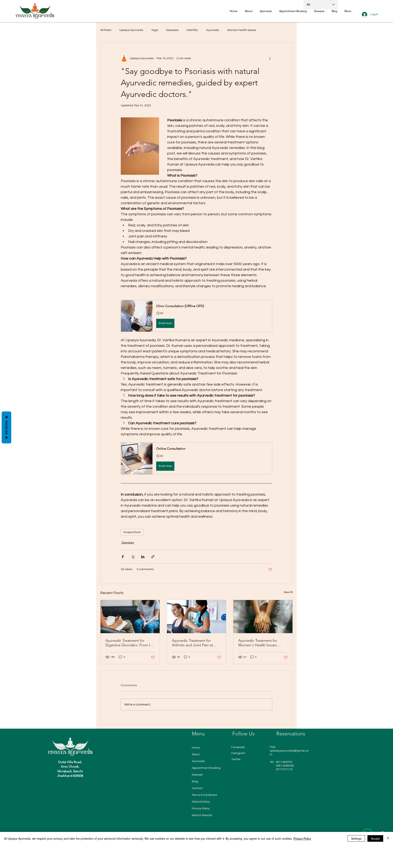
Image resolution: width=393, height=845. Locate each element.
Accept (375, 838)
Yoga (154, 30)
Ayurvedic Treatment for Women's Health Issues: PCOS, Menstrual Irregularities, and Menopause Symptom (262, 642)
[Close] (388, 838)
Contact (197, 788)
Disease (197, 774)
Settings (356, 838)
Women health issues (241, 30)
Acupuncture (132, 532)
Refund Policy (201, 801)
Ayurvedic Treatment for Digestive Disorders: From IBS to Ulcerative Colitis (129, 642)
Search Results (202, 815)
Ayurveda (212, 30)
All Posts (105, 30)
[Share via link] (153, 557)
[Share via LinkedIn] (143, 557)
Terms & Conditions (204, 795)
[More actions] (269, 58)
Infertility (192, 30)
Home (196, 747)
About (196, 754)
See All (288, 592)
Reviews (6, 427)
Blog (195, 781)
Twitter (236, 759)
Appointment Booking (206, 768)
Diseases (172, 30)
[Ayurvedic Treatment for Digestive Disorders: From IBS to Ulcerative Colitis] (130, 616)
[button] (196, 316)
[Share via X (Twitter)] (133, 557)
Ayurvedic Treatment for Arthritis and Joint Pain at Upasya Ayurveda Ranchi (192, 642)
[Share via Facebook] (123, 557)
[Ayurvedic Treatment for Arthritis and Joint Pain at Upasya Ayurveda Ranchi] (196, 616)
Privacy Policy (201, 808)
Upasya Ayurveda (131, 30)
